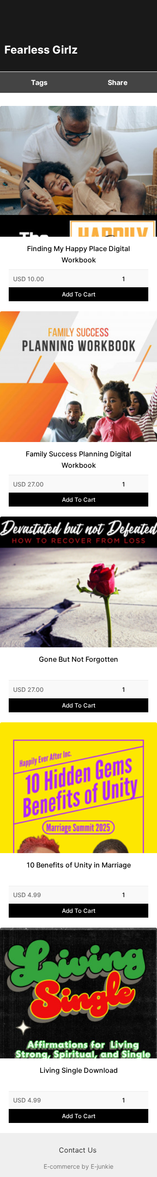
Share (118, 82)
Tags (39, 82)
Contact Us (77, 1150)
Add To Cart (79, 294)
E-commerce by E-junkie (78, 1166)
